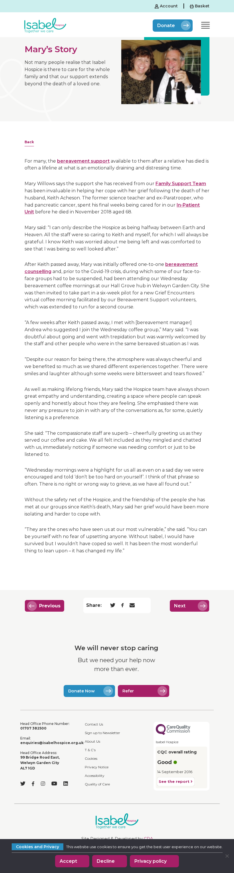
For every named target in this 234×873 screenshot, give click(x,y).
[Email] (132, 606)
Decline (106, 861)
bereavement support (83, 161)
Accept (68, 861)
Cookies (91, 758)
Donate (166, 25)
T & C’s (90, 750)
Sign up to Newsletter (102, 733)
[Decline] (227, 856)
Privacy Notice (96, 767)
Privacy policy (150, 861)
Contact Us (94, 724)
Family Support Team (181, 183)
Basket (201, 6)
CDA (148, 838)
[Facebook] (122, 605)
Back (29, 142)
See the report (175, 781)
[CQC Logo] (173, 729)
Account (168, 6)
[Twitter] (112, 605)
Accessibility (94, 775)
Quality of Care (97, 784)
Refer (128, 691)
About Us (92, 741)
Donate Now (81, 691)
